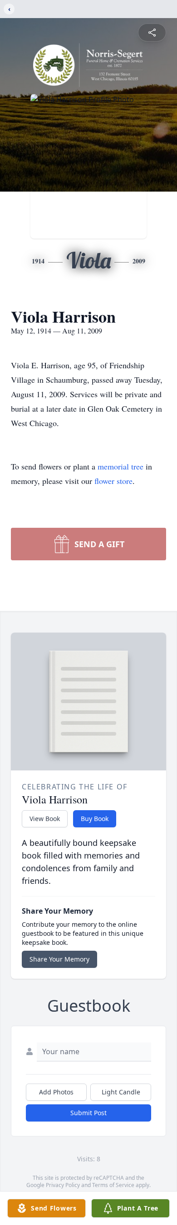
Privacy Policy (63, 1185)
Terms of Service (113, 1185)
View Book (45, 818)
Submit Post (88, 1112)
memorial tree (120, 466)
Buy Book (94, 818)
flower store (113, 480)
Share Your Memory (59, 959)
